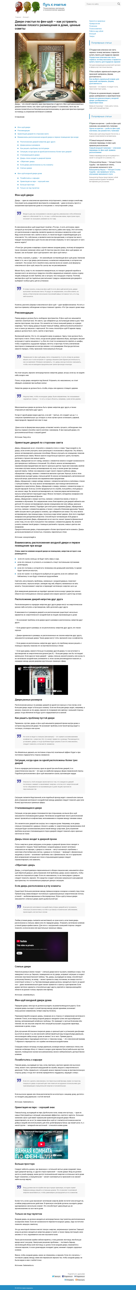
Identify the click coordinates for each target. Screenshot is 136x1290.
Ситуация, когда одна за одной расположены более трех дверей (45, 152)
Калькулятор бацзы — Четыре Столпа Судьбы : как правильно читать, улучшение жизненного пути (104, 172)
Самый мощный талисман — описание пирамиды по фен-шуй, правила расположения (105, 150)
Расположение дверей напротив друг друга (37, 142)
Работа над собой (96, 31)
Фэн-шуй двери (24, 127)
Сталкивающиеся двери (30, 155)
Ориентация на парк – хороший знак (34, 181)
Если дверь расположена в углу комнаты (36, 165)
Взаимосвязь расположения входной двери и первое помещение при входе (48, 137)
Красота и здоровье (97, 21)
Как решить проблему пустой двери (34, 148)
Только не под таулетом (29, 188)
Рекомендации (24, 131)
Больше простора (27, 185)
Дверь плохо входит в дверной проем (35, 158)
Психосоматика (95, 29)
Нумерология (94, 24)
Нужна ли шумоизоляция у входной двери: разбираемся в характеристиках (103, 100)
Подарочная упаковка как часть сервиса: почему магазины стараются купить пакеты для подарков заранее (105, 59)
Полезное (93, 26)
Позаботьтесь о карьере (29, 178)
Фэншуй (92, 34)
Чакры (92, 36)
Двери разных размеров (30, 145)
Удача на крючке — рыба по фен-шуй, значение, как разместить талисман (104, 129)
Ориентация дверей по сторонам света (33, 134)
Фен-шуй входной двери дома (30, 173)
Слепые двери (26, 168)
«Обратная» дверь (27, 161)
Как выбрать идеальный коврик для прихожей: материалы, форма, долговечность (104, 81)
